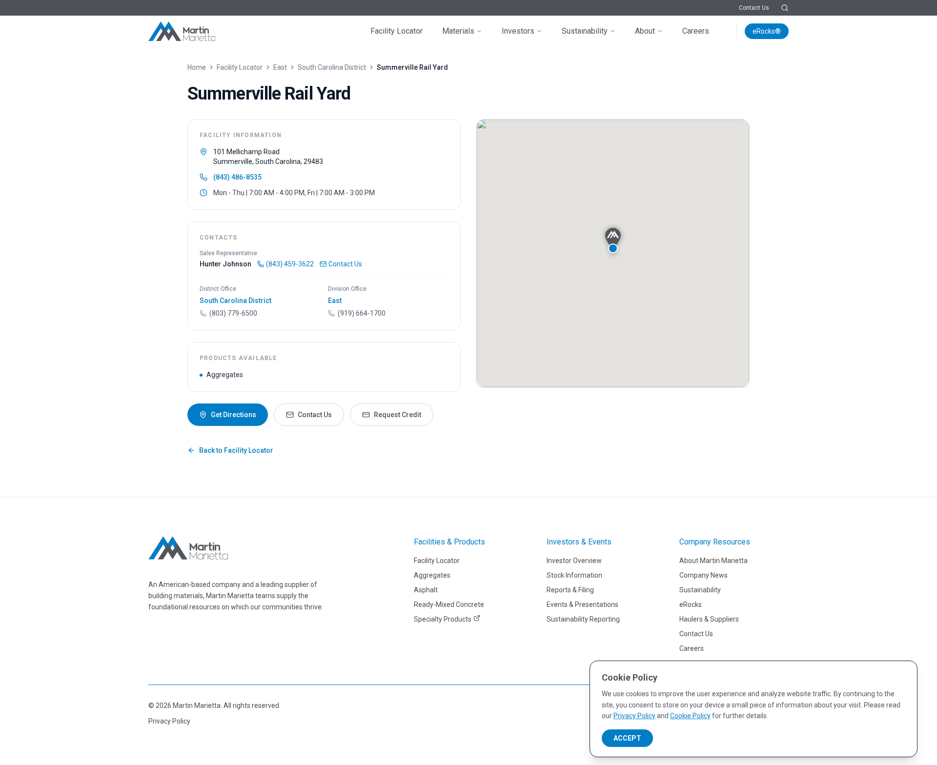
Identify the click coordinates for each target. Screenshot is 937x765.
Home (196, 67)
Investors (518, 31)
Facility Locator (396, 31)
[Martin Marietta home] (188, 548)
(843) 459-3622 (290, 264)
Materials (458, 31)
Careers (695, 31)
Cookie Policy (690, 716)
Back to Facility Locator (236, 450)
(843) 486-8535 (237, 177)
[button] (613, 240)
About (645, 31)
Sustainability (585, 31)
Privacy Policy (169, 721)
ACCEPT (627, 738)
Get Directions (233, 415)
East (280, 67)
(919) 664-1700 (362, 313)
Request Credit (397, 415)
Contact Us (754, 7)
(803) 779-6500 (233, 313)
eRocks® (767, 31)
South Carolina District (332, 67)
